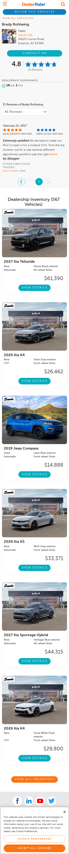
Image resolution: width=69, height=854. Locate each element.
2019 (21, 448)
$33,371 (54, 558)
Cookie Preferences (34, 839)
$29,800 (53, 748)
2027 (19, 262)
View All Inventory (35, 779)
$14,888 (53, 465)
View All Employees (18, 18)
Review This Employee (35, 12)
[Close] (65, 812)
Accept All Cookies (34, 848)
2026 (14, 355)
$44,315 (54, 652)
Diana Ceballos (11, 171)
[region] (34, 830)
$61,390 (53, 278)
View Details (35, 287)
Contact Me (34, 53)
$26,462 (53, 371)
